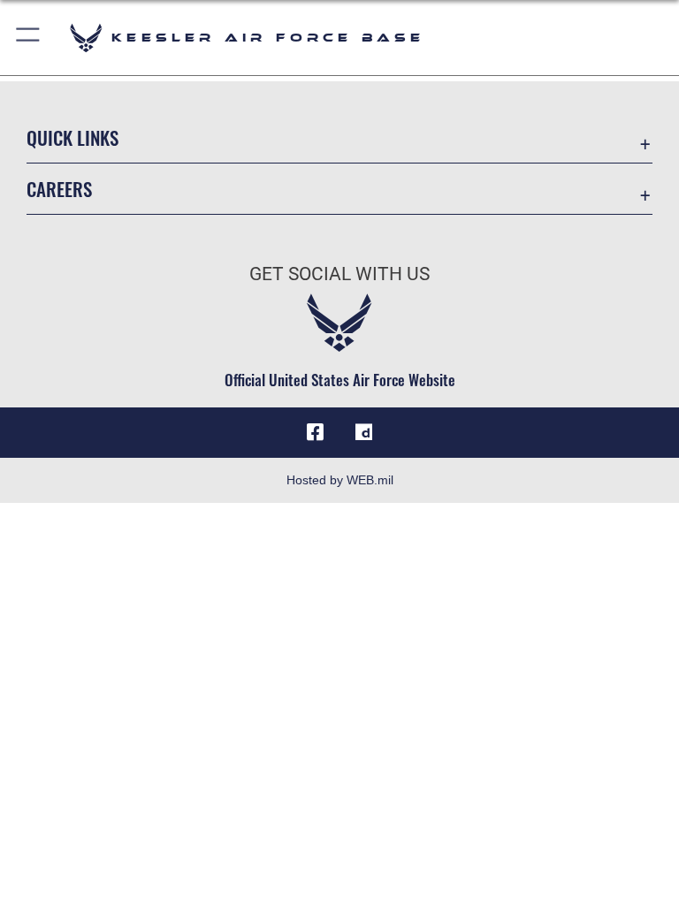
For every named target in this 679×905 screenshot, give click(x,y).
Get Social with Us (339, 274)
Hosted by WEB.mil (339, 480)
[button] (28, 37)
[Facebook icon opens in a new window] (314, 432)
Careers (59, 188)
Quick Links (72, 137)
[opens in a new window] (364, 432)
